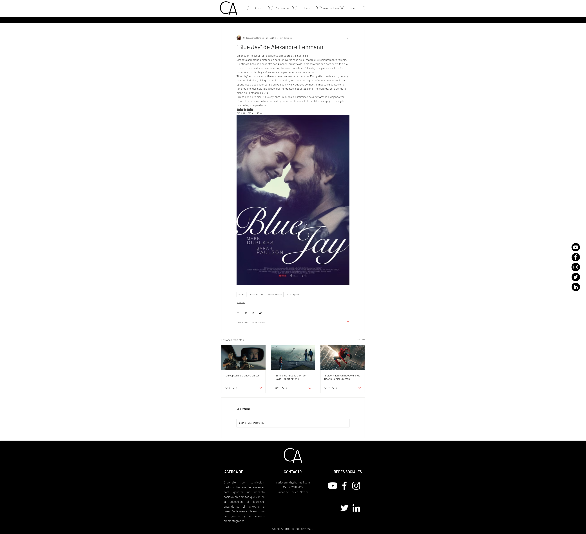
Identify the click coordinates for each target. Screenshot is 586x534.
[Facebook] (576, 257)
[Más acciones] (347, 38)
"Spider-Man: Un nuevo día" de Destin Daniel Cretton (342, 377)
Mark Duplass (293, 294)
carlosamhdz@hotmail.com (293, 482)
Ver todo (361, 339)
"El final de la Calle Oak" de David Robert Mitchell (290, 377)
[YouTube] (576, 247)
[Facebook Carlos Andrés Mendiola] (344, 485)
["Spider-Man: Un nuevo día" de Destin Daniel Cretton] (342, 357)
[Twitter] (576, 277)
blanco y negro (275, 294)
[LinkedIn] (576, 287)
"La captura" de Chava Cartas (242, 375)
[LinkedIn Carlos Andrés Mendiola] (356, 508)
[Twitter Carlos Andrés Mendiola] (344, 508)
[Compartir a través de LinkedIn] (252, 312)
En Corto (241, 302)
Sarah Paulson (256, 294)
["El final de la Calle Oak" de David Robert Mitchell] (293, 357)
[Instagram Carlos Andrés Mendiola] (356, 485)
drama (241, 294)
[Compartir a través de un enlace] (260, 312)
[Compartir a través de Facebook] (238, 312)
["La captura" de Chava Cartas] (243, 357)
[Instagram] (576, 267)
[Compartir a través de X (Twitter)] (245, 312)
